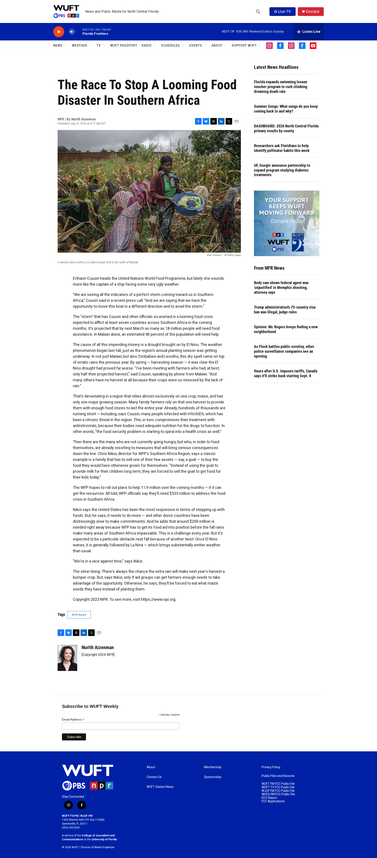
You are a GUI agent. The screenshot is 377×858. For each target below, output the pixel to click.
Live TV (284, 11)
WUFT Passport (123, 45)
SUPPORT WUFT (244, 45)
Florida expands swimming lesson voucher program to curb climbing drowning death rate (280, 87)
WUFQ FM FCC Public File (278, 794)
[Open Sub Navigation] (66, 45)
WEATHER (79, 45)
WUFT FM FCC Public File (278, 783)
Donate (312, 11)
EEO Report (269, 797)
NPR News (79, 615)
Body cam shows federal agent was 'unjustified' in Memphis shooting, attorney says (281, 287)
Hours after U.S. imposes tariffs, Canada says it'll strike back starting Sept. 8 (285, 373)
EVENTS (195, 45)
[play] (58, 31)
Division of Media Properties (98, 847)
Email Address (73, 719)
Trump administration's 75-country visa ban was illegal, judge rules (284, 309)
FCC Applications (273, 801)
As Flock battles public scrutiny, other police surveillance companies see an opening (284, 351)
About (151, 767)
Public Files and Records (278, 776)
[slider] (78, 31)
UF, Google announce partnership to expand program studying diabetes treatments (282, 170)
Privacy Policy (271, 767)
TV (99, 45)
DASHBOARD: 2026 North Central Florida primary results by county (286, 128)
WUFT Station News (160, 787)
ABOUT (216, 45)
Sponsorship (212, 777)
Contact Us (154, 777)
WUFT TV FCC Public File (278, 787)
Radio (147, 45)
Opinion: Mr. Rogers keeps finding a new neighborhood (286, 329)
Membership (212, 767)
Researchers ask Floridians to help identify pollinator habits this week (282, 148)
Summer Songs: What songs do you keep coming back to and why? (286, 108)
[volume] (71, 32)
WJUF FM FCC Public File (278, 790)
